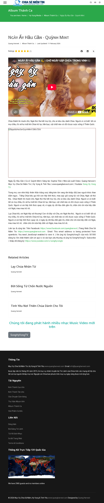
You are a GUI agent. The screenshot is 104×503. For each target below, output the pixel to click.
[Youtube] (95, 2)
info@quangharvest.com (80, 366)
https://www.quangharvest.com (31, 231)
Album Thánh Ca (28, 43)
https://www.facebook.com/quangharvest (58, 228)
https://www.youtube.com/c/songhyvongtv (44, 241)
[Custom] (100, 2)
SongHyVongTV (19, 334)
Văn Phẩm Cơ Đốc (15, 411)
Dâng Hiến (12, 424)
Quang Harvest (84, 498)
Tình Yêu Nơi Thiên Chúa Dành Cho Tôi (37, 306)
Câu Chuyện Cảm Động (17, 397)
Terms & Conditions (16, 443)
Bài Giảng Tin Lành (15, 429)
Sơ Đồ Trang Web (15, 438)
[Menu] (5, 2)
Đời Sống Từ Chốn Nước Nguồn (32, 286)
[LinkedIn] (87, 51)
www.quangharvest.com (54, 366)
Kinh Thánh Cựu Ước (16, 387)
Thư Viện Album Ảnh (16, 401)
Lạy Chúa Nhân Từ (23, 266)
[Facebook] (91, 2)
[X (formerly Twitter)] (93, 51)
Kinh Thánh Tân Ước (16, 392)
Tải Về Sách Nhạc (15, 434)
